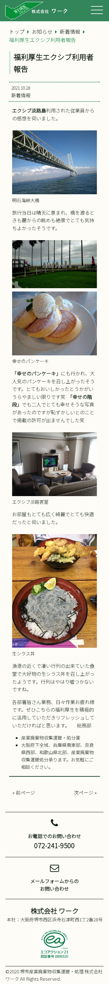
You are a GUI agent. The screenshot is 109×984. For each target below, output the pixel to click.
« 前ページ (23, 792)
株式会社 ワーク (55, 910)
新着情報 (21, 95)
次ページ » (85, 792)
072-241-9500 (54, 845)
